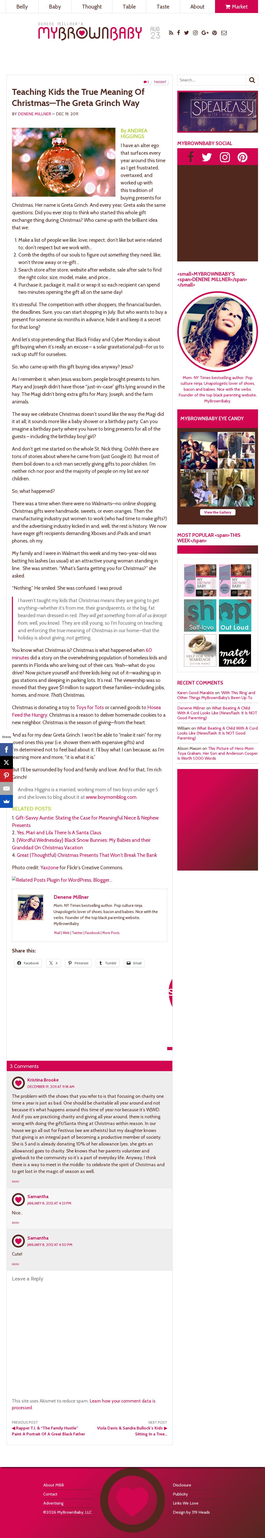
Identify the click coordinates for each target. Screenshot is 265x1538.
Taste (163, 6)
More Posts (111, 933)
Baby (55, 6)
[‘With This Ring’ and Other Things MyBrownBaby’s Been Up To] (236, 450)
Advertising (53, 1503)
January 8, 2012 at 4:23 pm (49, 1203)
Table (129, 6)
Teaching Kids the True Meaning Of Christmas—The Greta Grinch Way (78, 97)
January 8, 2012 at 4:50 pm (49, 1244)
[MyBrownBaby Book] (200, 580)
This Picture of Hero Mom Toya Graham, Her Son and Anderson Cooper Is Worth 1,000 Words (217, 753)
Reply (15, 1181)
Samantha (37, 1196)
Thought (92, 6)
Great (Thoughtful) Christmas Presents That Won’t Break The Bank (87, 855)
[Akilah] (200, 615)
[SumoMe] (6, 801)
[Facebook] (6, 749)
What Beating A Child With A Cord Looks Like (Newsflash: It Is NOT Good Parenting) (217, 713)
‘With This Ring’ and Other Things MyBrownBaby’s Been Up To (216, 695)
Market (239, 6)
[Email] (6, 788)
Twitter (77, 933)
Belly (22, 6)
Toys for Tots (90, 707)
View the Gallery (217, 512)
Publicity (180, 1494)
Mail (57, 933)
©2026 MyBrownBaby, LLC (67, 1512)
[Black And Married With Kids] (200, 650)
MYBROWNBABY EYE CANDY (212, 418)
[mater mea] (235, 650)
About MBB (53, 1485)
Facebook (92, 933)
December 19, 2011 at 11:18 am (50, 1086)
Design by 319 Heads (191, 1512)
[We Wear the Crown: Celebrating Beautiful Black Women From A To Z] (199, 450)
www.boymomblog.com (111, 797)
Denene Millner (34, 113)
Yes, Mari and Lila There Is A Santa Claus (59, 832)
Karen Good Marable (195, 692)
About (197, 6)
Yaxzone (49, 867)
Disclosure (182, 1485)
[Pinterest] (6, 775)
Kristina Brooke (43, 1080)
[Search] (252, 80)
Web (66, 933)
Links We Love (185, 1503)
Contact (50, 1494)
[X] (6, 762)
